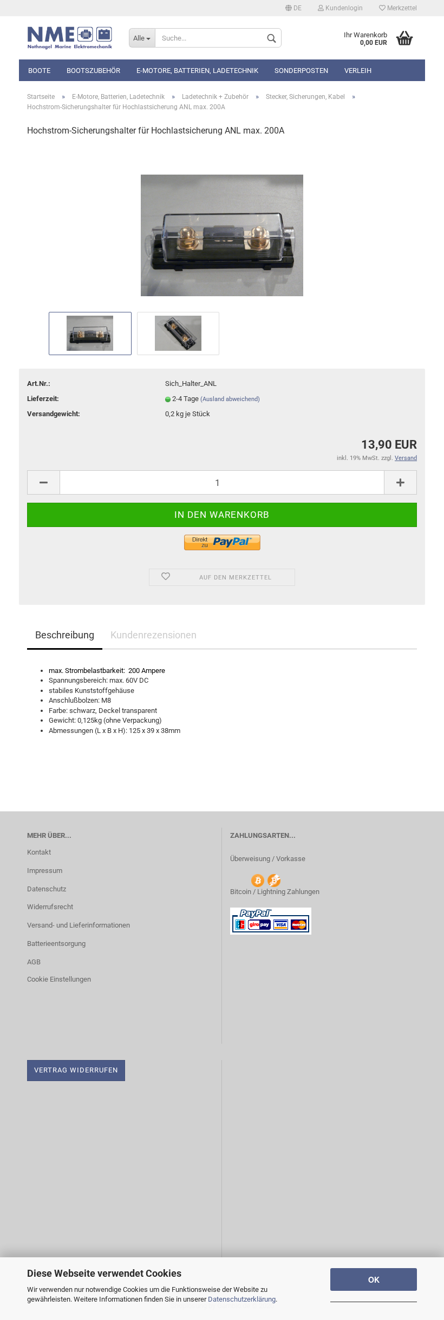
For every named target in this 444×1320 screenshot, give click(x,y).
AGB (34, 962)
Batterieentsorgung (56, 943)
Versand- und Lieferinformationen (78, 925)
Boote (39, 70)
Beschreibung (64, 635)
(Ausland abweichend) (230, 399)
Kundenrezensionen (153, 635)
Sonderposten (301, 70)
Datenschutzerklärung (242, 1299)
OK (374, 1279)
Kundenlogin (343, 8)
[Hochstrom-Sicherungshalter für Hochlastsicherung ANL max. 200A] (222, 227)
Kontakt (39, 852)
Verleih (357, 70)
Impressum (44, 870)
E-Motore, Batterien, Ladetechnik (197, 70)
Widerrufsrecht (50, 907)
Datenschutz (46, 889)
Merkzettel (401, 8)
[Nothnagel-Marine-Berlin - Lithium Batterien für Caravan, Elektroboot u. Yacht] (70, 37)
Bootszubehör (93, 70)
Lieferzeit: (43, 399)
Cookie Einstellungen (59, 979)
